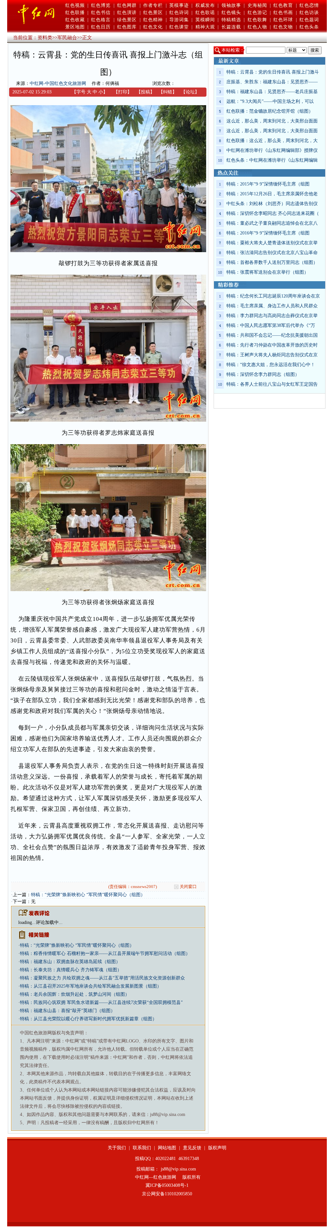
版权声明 (217, 1147)
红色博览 (101, 5)
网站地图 (167, 1147)
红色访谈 (309, 12)
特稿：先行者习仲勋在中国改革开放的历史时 (272, 345)
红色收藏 (75, 19)
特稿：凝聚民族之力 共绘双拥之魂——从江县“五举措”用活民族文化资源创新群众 (102, 978)
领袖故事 (231, 5)
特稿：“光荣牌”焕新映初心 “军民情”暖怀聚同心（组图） (88, 894)
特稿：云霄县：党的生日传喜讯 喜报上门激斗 (272, 72)
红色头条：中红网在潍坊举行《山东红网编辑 (272, 160)
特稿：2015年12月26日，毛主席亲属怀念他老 (272, 193)
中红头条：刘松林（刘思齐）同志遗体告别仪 (272, 203)
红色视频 (75, 5)
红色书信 (101, 12)
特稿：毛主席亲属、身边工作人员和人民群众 (272, 305)
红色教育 (283, 5)
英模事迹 (179, 5)
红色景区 (153, 12)
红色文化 (153, 26)
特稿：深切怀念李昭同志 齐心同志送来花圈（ (272, 213)
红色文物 (283, 26)
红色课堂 (179, 26)
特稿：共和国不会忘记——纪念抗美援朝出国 (272, 335)
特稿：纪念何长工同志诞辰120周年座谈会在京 (273, 296)
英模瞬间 (205, 19)
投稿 (145, 91)
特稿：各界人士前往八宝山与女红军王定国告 (272, 384)
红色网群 (127, 5)
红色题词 (309, 19)
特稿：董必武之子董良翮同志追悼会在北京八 (272, 223)
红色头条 (309, 26)
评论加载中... (49, 922)
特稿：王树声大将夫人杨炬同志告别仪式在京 (272, 354)
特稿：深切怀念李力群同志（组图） (262, 374)
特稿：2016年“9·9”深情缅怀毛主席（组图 (268, 233)
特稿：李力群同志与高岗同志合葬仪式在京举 (272, 315)
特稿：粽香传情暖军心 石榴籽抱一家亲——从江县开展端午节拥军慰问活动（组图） (105, 953)
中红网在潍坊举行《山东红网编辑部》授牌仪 (272, 150)
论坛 (190, 91)
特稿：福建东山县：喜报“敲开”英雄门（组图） (67, 1010)
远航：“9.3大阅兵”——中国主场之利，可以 (270, 101)
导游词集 (179, 19)
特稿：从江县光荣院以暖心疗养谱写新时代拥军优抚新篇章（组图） (88, 1018)
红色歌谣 (205, 12)
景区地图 (75, 26)
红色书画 (283, 12)
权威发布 (205, 5)
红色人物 (257, 26)
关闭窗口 (188, 886)
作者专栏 (153, 5)
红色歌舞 (257, 19)
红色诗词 (179, 12)
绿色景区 (127, 19)
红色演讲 (127, 12)
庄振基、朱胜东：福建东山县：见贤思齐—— (272, 81)
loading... (27, 922)
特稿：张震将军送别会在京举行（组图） (267, 272)
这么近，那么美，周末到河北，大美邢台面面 (272, 121)
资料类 (45, 37)
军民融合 (67, 37)
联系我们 (142, 1147)
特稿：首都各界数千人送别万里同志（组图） (272, 262)
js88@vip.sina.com (178, 1169)
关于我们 (117, 1147)
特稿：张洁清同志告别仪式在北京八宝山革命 (272, 252)
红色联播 (75, 12)
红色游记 (257, 12)
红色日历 (101, 26)
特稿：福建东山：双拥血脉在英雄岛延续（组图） (70, 961)
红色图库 (127, 26)
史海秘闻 (257, 5)
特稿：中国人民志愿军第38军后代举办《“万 (270, 325)
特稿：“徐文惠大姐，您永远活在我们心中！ (270, 364)
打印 (122, 91)
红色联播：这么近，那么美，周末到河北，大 (272, 140)
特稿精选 (231, 19)
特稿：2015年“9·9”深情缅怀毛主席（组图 (268, 184)
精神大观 (205, 26)
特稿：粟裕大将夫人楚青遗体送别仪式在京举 (272, 242)
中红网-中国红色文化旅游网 (58, 83)
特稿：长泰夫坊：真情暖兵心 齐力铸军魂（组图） (71, 969)
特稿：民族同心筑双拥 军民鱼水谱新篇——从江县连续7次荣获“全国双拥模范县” (101, 1002)
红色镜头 (231, 12)
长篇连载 (231, 26)
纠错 (167, 91)
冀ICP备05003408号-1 (167, 1185)
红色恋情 (309, 5)
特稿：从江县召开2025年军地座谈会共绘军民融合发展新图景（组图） (90, 986)
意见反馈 (192, 1147)
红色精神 (153, 19)
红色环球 (283, 19)
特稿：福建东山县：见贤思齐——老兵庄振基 (272, 91)
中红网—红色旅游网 (155, 1177)
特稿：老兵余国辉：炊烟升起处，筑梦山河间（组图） (74, 994)
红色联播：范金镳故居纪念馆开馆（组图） (269, 111)
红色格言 (101, 19)
